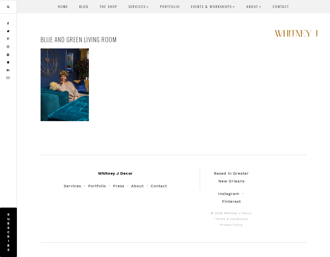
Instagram (228, 193)
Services (72, 186)
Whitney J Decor (296, 35)
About (137, 186)
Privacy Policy (231, 224)
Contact (159, 186)
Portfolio (97, 186)
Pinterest (231, 201)
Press (118, 186)
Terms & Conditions (231, 219)
